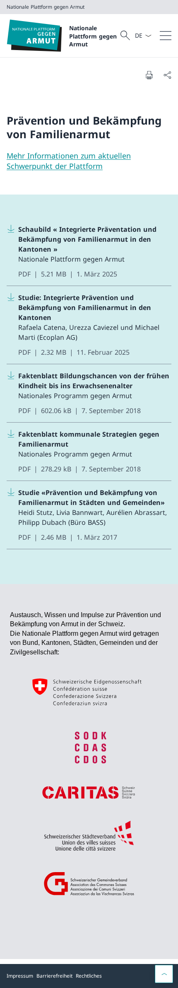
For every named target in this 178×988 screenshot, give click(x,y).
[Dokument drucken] (149, 75)
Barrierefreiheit (54, 975)
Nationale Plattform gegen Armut (93, 36)
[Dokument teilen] (167, 75)
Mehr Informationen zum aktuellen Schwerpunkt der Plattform (69, 161)
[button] (164, 974)
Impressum (20, 975)
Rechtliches (89, 975)
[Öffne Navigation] (165, 35)
